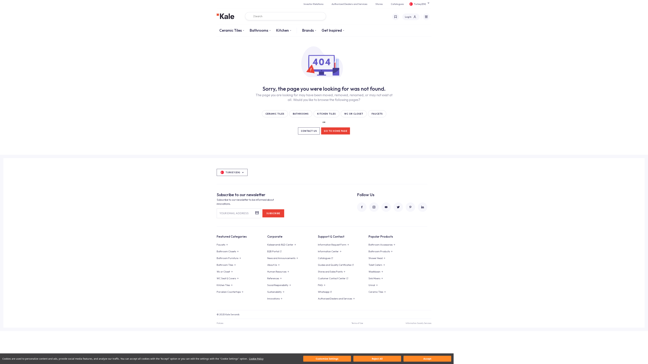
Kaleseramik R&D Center (280, 244)
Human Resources (276, 271)
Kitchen (282, 30)
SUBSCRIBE (273, 213)
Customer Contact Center (332, 278)
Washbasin (374, 271)
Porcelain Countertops (229, 291)
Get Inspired (332, 30)
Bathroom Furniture (227, 258)
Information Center (328, 251)
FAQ (320, 285)
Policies (220, 323)
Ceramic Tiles (230, 30)
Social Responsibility (277, 285)
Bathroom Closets (226, 251)
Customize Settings (327, 358)
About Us (272, 264)
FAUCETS (377, 113)
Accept (427, 358)
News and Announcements (281, 258)
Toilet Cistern (375, 264)
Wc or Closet (223, 271)
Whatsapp (323, 291)
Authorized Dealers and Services (349, 4)
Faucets (221, 244)
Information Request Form (332, 244)
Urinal (372, 285)
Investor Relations (313, 4)
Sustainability (274, 291)
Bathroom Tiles (225, 264)
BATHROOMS (301, 113)
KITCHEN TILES (326, 113)
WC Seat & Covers (226, 278)
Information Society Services (418, 323)
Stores (379, 4)
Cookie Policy (256, 358)
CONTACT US (309, 131)
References (273, 278)
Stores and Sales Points (330, 271)
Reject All (377, 358)
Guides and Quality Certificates (334, 264)
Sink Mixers (374, 278)
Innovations (273, 298)
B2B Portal (273, 251)
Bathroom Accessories (381, 244)
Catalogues (397, 4)
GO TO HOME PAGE (335, 131)
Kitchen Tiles (223, 285)
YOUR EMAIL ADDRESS (234, 213)
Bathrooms (259, 30)
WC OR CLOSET (353, 113)
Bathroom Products (379, 251)
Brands (308, 30)
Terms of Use (357, 323)
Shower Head (376, 258)
